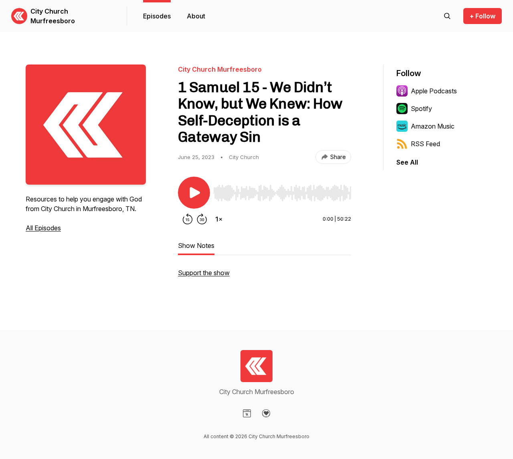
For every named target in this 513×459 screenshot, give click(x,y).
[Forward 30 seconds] (202, 219)
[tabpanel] (264, 277)
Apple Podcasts (434, 91)
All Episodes (43, 228)
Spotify (421, 109)
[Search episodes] (447, 16)
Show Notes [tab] (196, 246)
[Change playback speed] (219, 219)
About (196, 16)
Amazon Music (432, 126)
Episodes (157, 16)
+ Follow (482, 16)
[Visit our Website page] (247, 413)
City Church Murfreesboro (52, 16)
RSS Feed (425, 144)
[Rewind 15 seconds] (187, 219)
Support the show (204, 273)
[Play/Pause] (194, 193)
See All (407, 162)
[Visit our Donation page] (266, 413)
